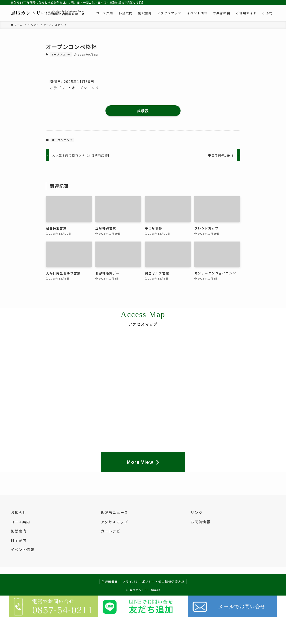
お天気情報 (200, 521)
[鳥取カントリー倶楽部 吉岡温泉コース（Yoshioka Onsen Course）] (47, 12)
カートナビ (110, 531)
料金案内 (18, 540)
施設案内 (18, 531)
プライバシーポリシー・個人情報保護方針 (153, 581)
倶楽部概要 (110, 581)
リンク (196, 512)
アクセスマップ (114, 521)
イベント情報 (22, 549)
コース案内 (20, 521)
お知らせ (18, 512)
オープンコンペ (61, 54)
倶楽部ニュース (114, 512)
